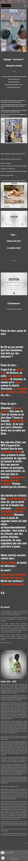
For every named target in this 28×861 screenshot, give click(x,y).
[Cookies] (3, 858)
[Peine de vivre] (14, 283)
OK (26, 852)
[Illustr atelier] (14, 664)
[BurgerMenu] (25, 5)
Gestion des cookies (14, 859)
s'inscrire (14, 71)
